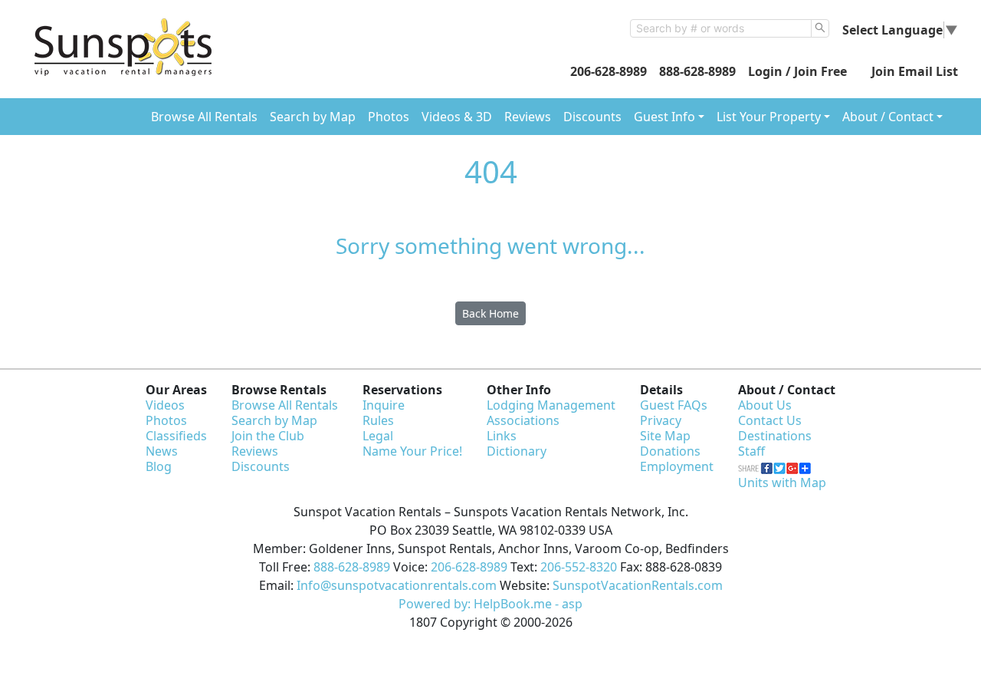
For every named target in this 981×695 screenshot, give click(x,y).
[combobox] (721, 28)
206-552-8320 (578, 566)
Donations (670, 451)
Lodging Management (551, 405)
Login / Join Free (797, 71)
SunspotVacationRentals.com (638, 585)
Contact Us (770, 420)
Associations (523, 420)
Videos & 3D (457, 116)
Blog (159, 466)
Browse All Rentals (204, 116)
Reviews (527, 116)
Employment (677, 466)
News (162, 451)
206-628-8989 (608, 71)
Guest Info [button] (664, 116)
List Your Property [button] (769, 116)
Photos (388, 116)
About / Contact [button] (887, 116)
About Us (765, 405)
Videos (165, 405)
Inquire (384, 405)
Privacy (660, 420)
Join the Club (267, 435)
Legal (378, 435)
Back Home (490, 313)
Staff (751, 451)
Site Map (665, 435)
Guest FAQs (673, 405)
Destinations (775, 435)
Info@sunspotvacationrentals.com (397, 585)
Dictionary (516, 451)
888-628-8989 (697, 71)
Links (502, 435)
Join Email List (914, 71)
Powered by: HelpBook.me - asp (490, 603)
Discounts (592, 116)
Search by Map (313, 116)
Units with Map (782, 482)
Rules (378, 420)
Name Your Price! (412, 451)
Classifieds (176, 435)
